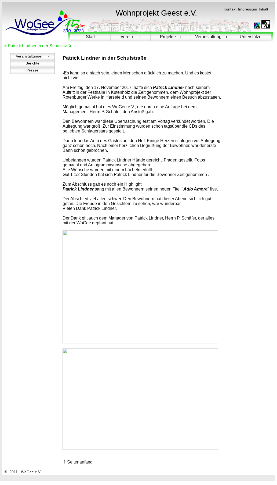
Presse (32, 70)
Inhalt (263, 9)
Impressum (247, 9)
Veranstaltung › (211, 36)
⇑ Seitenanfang (78, 462)
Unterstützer (251, 36)
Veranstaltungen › (32, 56)
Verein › (131, 36)
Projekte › (170, 36)
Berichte (32, 63)
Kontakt (230, 9)
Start (90, 36)
